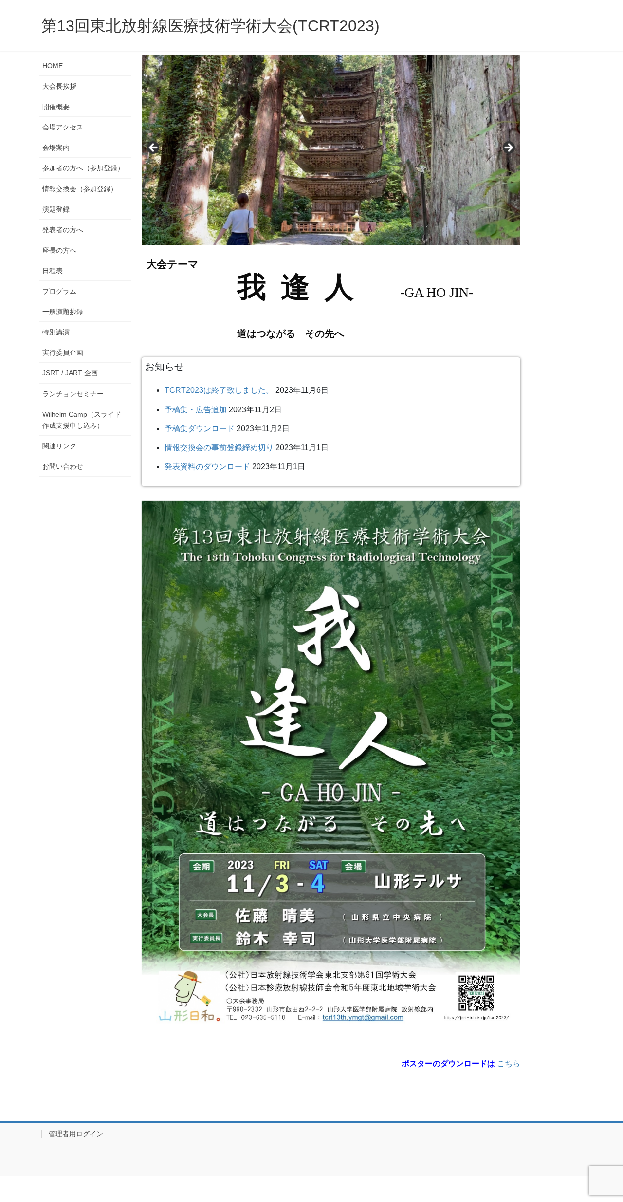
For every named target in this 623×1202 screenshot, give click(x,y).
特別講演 (56, 332)
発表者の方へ (62, 230)
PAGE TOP (599, 1157)
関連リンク (59, 446)
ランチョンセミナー (73, 394)
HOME (52, 66)
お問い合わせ (62, 466)
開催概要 (56, 107)
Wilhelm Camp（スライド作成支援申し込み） (81, 419)
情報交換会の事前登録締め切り (219, 448)
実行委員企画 (62, 352)
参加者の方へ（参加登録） (83, 168)
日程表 (52, 271)
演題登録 (56, 209)
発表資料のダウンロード (207, 466)
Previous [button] (154, 148)
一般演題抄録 (62, 311)
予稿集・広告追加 (196, 410)
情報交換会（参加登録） (79, 189)
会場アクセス (62, 127)
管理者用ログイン (76, 1134)
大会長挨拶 (59, 86)
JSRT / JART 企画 (70, 373)
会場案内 (56, 147)
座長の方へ (59, 250)
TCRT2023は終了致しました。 (219, 390)
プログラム (59, 291)
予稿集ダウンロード (200, 429)
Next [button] (508, 148)
